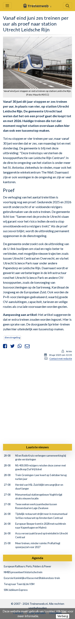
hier (64, 611)
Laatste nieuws (37, 447)
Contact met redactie (60, 358)
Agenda (37, 558)
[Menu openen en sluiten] (7, 5)
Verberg (62, 616)
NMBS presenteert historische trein (23, 572)
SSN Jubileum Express (16, 589)
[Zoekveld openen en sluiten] (67, 5)
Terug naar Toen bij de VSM (19, 584)
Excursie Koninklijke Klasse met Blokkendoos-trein (32, 578)
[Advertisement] (37, 401)
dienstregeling (12, 337)
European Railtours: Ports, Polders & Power (27, 566)
